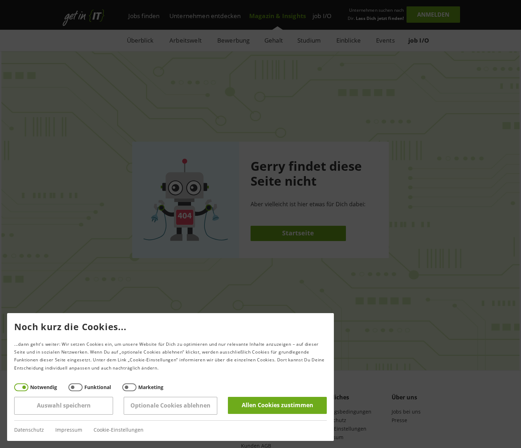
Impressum (68, 430)
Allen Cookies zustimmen (277, 405)
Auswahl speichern (64, 405)
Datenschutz (29, 430)
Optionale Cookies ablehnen (170, 405)
